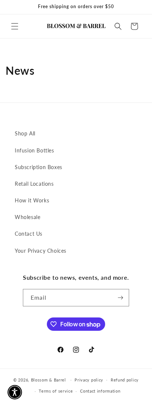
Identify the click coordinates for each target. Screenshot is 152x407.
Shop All (25, 133)
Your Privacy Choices (40, 251)
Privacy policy (89, 379)
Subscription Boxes (38, 167)
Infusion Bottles (34, 150)
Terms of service (56, 390)
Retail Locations (34, 184)
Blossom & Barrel (48, 379)
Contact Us (28, 234)
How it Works (32, 200)
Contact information (100, 390)
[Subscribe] (121, 297)
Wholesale (27, 217)
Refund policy (125, 379)
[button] (15, 26)
